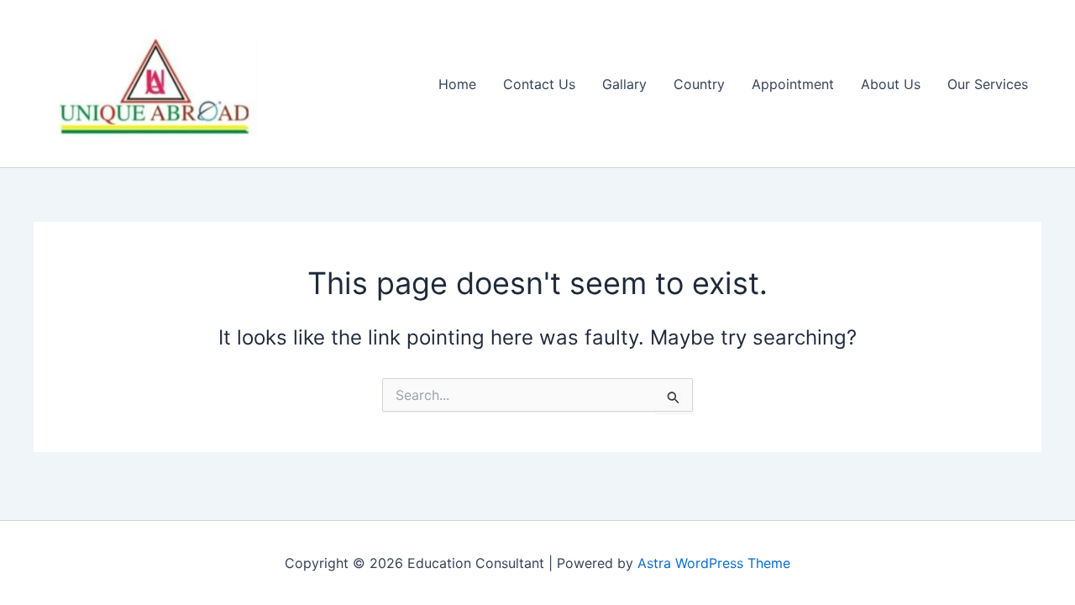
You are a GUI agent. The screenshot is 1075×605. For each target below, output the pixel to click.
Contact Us (539, 84)
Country (699, 84)
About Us (890, 84)
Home (457, 84)
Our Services (987, 84)
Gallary (624, 84)
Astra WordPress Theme (713, 563)
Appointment (793, 84)
